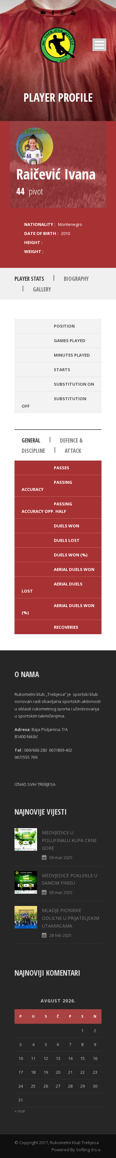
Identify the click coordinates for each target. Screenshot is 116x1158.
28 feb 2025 (60, 935)
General (31, 440)
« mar (20, 1111)
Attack (73, 450)
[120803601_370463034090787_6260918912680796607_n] (34, 146)
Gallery (42, 289)
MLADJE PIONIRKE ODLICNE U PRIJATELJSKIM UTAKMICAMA (70, 918)
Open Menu (99, 44)
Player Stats (29, 278)
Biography (76, 278)
